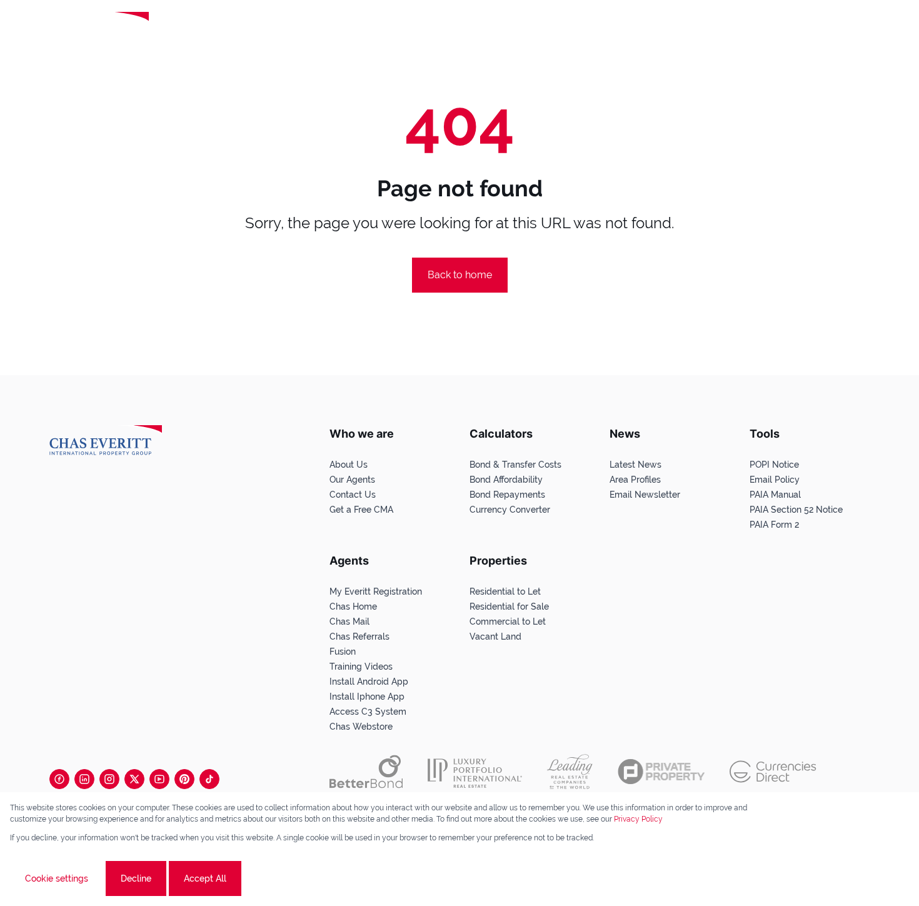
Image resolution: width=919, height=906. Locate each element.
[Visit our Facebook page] (59, 779)
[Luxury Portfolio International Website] (475, 771)
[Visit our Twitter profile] (134, 779)
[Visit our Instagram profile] (109, 779)
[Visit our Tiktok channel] (209, 779)
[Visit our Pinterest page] (184, 779)
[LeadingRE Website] (570, 771)
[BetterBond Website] (366, 771)
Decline (136, 878)
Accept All (205, 878)
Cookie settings (56, 878)
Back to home (460, 275)
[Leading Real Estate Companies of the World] (202, 29)
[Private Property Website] (661, 771)
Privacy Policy (638, 819)
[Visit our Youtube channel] (159, 779)
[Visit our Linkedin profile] (84, 779)
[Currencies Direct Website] (773, 771)
